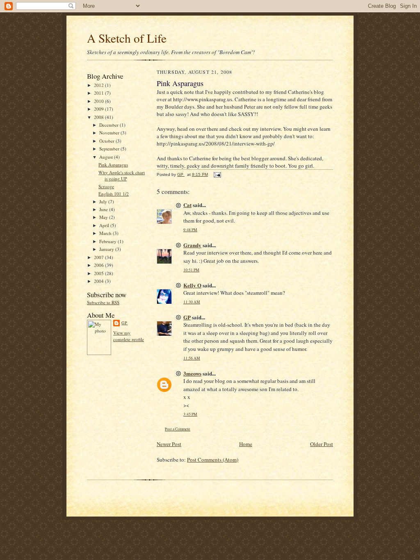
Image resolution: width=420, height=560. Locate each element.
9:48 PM (190, 229)
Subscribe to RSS (103, 302)
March (106, 233)
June (104, 209)
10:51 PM (191, 270)
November (110, 133)
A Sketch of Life (127, 38)
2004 (99, 281)
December (109, 125)
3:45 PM (190, 414)
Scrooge (106, 186)
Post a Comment (177, 429)
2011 (99, 93)
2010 (99, 101)
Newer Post (169, 444)
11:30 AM (191, 302)
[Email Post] (217, 174)
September (110, 149)
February (108, 241)
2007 (99, 257)
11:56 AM (191, 358)
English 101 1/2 (113, 194)
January (107, 249)
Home (245, 444)
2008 (99, 117)
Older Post (321, 444)
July (103, 201)
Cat (187, 205)
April (104, 225)
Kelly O (192, 285)
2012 (99, 85)
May (104, 217)
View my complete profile (128, 336)
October (107, 141)
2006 (99, 265)
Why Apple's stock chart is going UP (121, 175)
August (106, 157)
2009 (99, 109)
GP (124, 323)
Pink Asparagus (113, 165)
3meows (192, 373)
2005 (99, 273)
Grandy (192, 245)
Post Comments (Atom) (212, 459)
